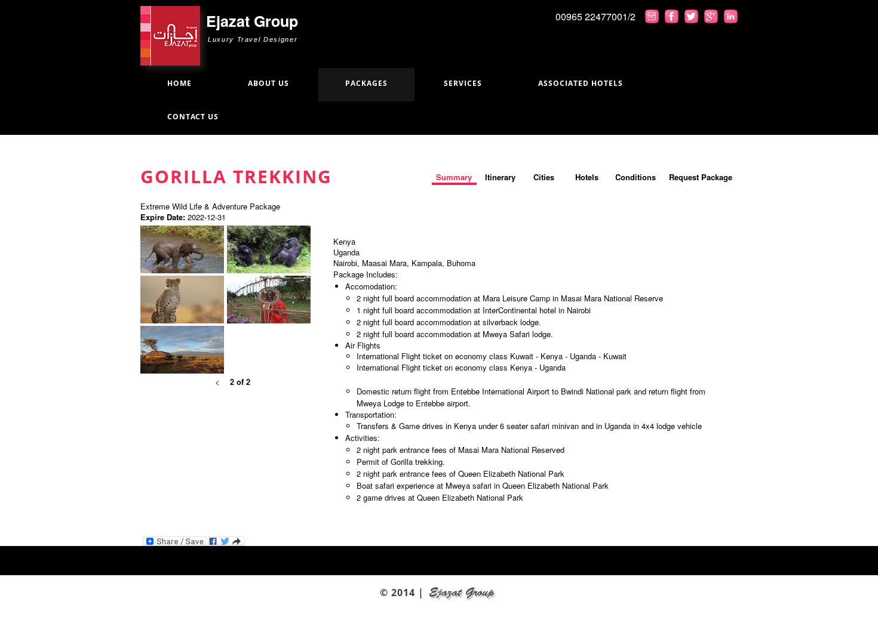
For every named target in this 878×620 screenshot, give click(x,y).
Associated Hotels (580, 83)
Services (463, 83)
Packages (366, 83)
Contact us (193, 117)
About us (268, 83)
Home (179, 83)
